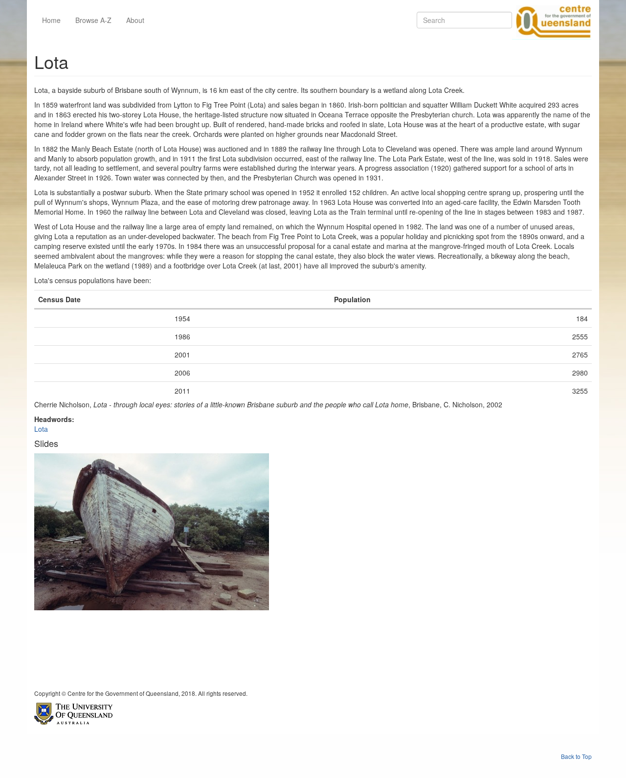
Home (51, 20)
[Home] (551, 20)
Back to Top (576, 756)
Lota (41, 429)
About (135, 20)
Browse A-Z (93, 20)
